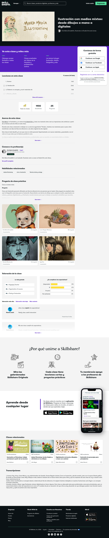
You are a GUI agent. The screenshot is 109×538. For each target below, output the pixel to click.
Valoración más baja (21, 301)
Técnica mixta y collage (36, 172)
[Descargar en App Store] (93, 515)
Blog (9, 520)
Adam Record (83, 462)
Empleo (10, 515)
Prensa (10, 518)
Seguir (21, 150)
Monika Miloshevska (8, 261)
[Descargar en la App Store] (50, 412)
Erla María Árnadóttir (15, 150)
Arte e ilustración (21, 172)
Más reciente (33, 301)
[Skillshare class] (17, 446)
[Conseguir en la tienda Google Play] (66, 412)
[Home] (6, 3)
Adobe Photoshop (8, 172)
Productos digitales (71, 515)
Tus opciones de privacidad (70, 529)
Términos (58, 529)
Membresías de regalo (71, 513)
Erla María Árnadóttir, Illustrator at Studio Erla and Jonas (79, 31)
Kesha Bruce (10, 330)
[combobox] (45, 3)
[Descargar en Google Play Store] (93, 519)
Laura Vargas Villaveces (46, 229)
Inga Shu (42, 261)
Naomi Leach (10, 312)
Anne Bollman (10, 462)
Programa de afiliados (33, 513)
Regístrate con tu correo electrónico (92, 74)
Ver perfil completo (7, 161)
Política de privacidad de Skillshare (88, 79)
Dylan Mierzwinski (60, 462)
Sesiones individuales (71, 518)
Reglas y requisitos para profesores (53, 520)
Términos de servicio (99, 77)
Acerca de (10, 513)
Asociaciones (30, 515)
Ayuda (45, 529)
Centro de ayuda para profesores (53, 516)
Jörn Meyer (34, 462)
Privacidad (51, 529)
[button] (19, 3)
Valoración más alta (8, 301)
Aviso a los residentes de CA (55, 531)
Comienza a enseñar (52, 513)
